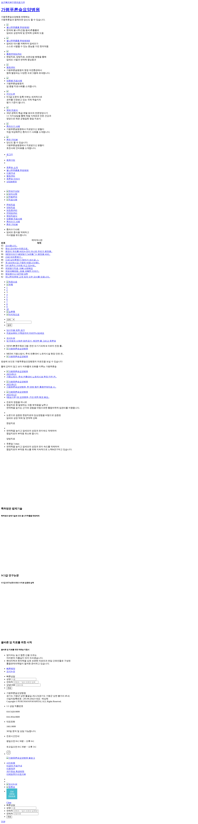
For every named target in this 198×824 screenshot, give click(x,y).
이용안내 (10, 173)
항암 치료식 (12, 110)
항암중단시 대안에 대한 (16, 274)
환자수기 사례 (13, 126)
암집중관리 (11, 210)
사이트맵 (10, 763)
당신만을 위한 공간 (15, 330)
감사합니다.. (11, 246)
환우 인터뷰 (12, 140)
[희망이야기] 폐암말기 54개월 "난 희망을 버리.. (27, 254)
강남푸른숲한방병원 (11, 793)
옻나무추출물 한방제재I (17, 27)
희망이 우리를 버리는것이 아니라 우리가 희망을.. (28, 251)
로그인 (9, 154)
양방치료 (10, 207)
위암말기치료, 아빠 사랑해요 (19, 268)
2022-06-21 (11, 384)
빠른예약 (10, 668)
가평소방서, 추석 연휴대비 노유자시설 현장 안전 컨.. (31, 377)
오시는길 (10, 338)
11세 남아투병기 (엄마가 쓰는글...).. (22, 260)
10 (7, 309)
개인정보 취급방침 (15, 771)
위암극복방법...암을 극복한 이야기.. (22, 271)
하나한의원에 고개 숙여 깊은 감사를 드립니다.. (27, 277)
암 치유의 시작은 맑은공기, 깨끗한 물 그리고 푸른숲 (31, 341)
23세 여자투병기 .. (14, 257)
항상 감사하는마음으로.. (17, 248)
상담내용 (10, 685)
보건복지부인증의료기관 (13, 2)
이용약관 (10, 768)
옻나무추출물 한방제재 (17, 170)
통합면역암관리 (14, 54)
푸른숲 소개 (12, 167)
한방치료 (10, 205)
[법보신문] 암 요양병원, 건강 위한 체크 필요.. (27, 397)
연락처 (9, 682)
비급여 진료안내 (14, 766)
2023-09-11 (11, 374)
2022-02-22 (11, 394)
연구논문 (10, 94)
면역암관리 (11, 213)
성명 (8, 679)
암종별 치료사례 (14, 81)
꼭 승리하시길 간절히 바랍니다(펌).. (22, 263)
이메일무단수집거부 (16, 774)
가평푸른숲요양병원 (20, 9)
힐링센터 (10, 67)
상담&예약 (11, 182)
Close (8, 802)
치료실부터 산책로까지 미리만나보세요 (25, 333)
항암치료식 (11, 216)
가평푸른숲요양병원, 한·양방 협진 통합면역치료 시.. (31, 387)
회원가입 (10, 160)
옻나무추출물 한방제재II (18, 41)
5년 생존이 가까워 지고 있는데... (20, 265)
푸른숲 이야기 (13, 179)
